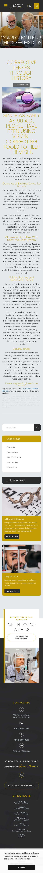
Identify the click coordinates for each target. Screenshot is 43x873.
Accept (21, 867)
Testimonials (12, 462)
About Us (11, 447)
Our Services (12, 452)
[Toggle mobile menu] (6, 5)
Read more (11, 536)
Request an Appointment (21, 637)
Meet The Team (14, 457)
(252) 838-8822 (21, 728)
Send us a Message (21, 751)
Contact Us (12, 467)
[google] (21, 775)
